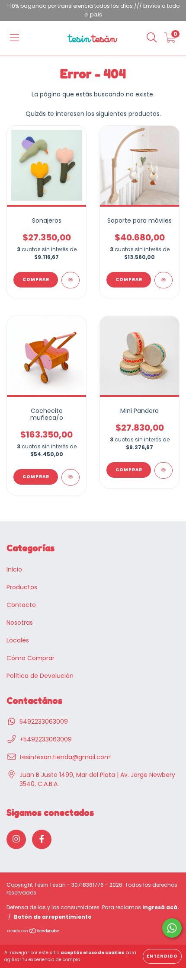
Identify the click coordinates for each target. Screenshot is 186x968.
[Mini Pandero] (163, 470)
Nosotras (19, 622)
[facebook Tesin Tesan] (41, 839)
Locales (17, 640)
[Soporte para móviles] (163, 280)
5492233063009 (43, 721)
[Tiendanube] (33, 932)
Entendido (162, 956)
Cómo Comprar (30, 658)
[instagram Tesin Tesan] (16, 839)
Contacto (21, 605)
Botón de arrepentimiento (53, 916)
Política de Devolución (40, 675)
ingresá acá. (160, 907)
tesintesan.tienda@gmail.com (65, 757)
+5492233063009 (45, 739)
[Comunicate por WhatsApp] (172, 928)
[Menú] (14, 38)
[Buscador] (151, 38)
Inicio (14, 569)
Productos (21, 587)
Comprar (35, 279)
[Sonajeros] (70, 280)
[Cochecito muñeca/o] (70, 477)
